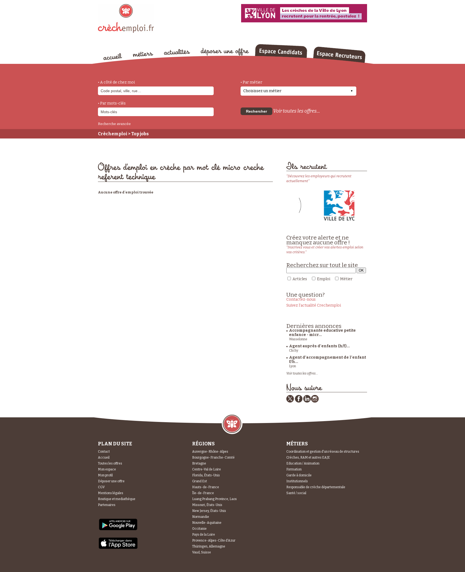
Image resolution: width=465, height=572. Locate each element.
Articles (300, 279)
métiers (143, 54)
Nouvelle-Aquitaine (206, 523)
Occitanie (199, 529)
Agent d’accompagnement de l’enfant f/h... (327, 359)
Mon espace (107, 469)
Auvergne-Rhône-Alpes (210, 451)
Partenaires (106, 505)
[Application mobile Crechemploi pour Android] (118, 530)
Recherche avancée (114, 124)
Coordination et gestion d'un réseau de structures (322, 451)
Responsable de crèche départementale (315, 487)
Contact (104, 451)
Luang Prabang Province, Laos (214, 499)
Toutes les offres (110, 463)
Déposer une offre (111, 481)
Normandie (200, 517)
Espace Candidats (281, 51)
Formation (294, 469)
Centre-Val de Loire (206, 469)
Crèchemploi (112, 133)
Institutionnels (297, 481)
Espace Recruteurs (339, 54)
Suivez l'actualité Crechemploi (313, 305)
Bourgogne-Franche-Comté (213, 457)
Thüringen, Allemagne (208, 546)
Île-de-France (203, 493)
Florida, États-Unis (206, 475)
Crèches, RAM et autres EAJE (308, 457)
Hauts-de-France (205, 487)
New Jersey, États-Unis (209, 511)
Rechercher (256, 111)
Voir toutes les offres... (296, 111)
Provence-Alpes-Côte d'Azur (213, 540)
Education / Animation (302, 463)
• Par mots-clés (112, 103)
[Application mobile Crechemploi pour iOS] (118, 548)
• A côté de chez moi (116, 82)
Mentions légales (110, 493)
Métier (346, 279)
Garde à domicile (299, 475)
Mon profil (105, 475)
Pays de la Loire (203, 534)
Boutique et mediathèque (116, 499)
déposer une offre (225, 52)
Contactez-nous (301, 299)
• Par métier (251, 82)
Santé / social (296, 493)
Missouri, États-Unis (207, 505)
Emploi (323, 279)
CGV (101, 487)
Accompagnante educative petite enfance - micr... (322, 332)
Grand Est (199, 481)
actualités (177, 52)
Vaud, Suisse (201, 552)
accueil (112, 56)
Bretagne (199, 463)
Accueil (104, 457)
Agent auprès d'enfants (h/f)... (319, 346)
